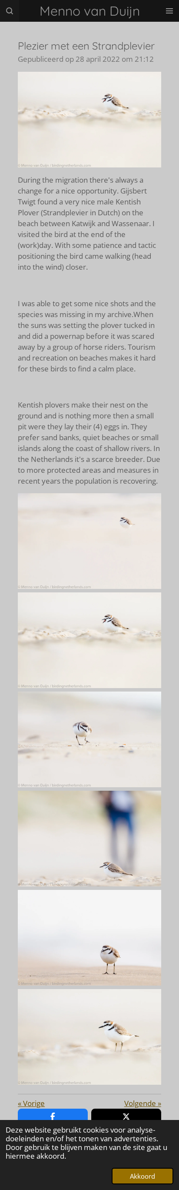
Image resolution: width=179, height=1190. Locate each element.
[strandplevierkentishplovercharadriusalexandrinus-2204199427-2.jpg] (89, 640)
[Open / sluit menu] (169, 11)
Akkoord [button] (142, 1176)
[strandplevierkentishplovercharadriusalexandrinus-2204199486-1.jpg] (89, 1036)
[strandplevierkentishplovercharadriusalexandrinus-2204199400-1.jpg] (89, 739)
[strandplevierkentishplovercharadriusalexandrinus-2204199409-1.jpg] (89, 838)
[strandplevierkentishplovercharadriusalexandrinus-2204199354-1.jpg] (89, 541)
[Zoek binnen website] (9, 11)
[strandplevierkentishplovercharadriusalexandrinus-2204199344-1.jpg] (89, 937)
